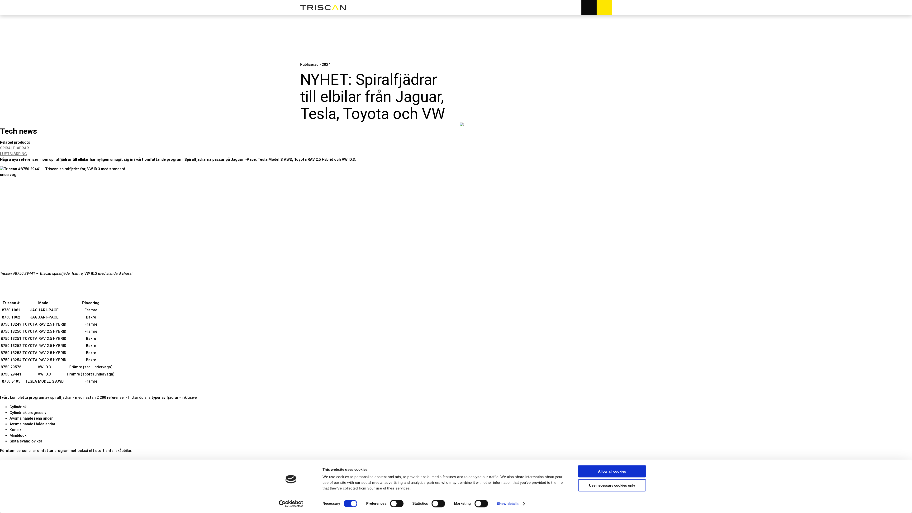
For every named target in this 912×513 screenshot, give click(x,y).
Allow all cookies (612, 471)
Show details (507, 504)
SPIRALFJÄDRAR (14, 148)
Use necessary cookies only (612, 485)
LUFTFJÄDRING (13, 154)
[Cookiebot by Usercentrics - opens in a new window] (291, 503)
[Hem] (323, 7)
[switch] (397, 503)
